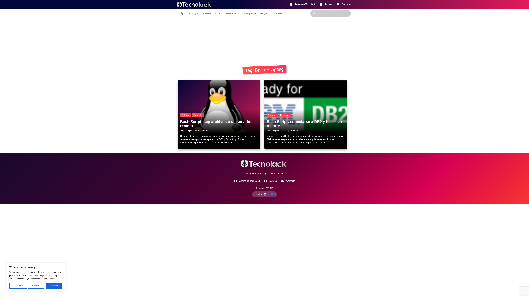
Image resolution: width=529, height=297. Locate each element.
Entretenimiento (231, 13)
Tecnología (192, 13)
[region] (36, 277)
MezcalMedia (271, 194)
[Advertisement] (264, 39)
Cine (217, 13)
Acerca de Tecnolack (302, 4)
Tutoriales (277, 13)
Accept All (54, 285)
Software (206, 13)
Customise (18, 285)
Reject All (36, 285)
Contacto (343, 4)
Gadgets (264, 13)
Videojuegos (250, 13)
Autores (325, 4)
